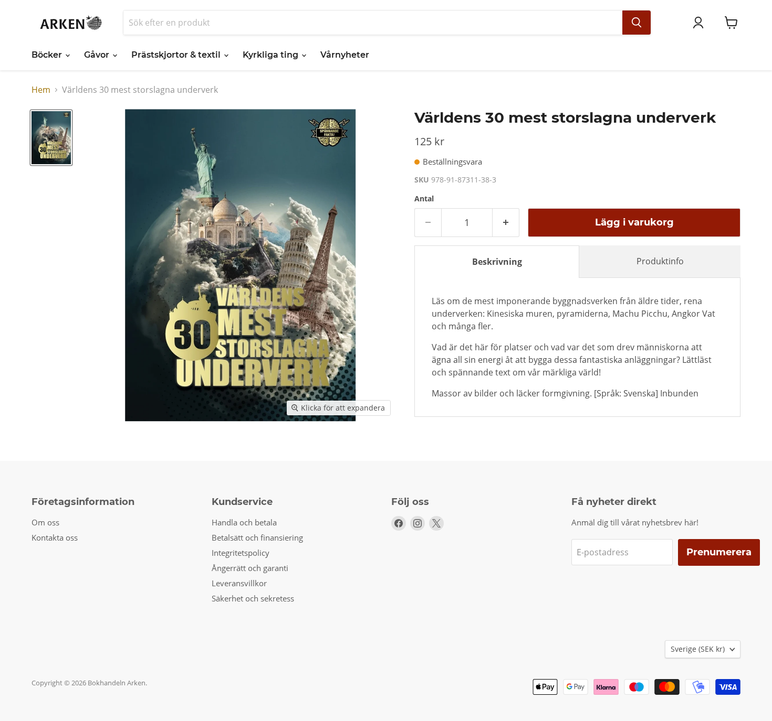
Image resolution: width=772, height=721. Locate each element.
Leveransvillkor (239, 583)
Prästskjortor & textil (177, 55)
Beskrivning (497, 261)
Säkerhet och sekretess (253, 598)
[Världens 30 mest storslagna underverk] (51, 137)
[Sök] (636, 22)
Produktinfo (660, 261)
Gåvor (97, 55)
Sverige (698, 649)
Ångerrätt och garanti (250, 568)
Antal (424, 199)
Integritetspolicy (240, 552)
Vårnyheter (344, 55)
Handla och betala (244, 522)
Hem (41, 89)
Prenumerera (719, 552)
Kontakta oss (55, 537)
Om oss (45, 522)
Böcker (48, 55)
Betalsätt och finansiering (257, 537)
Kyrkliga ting (271, 55)
